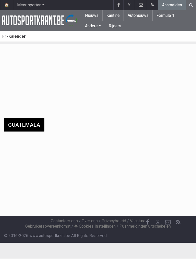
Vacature (137, 220)
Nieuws (92, 15)
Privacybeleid (114, 220)
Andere (91, 25)
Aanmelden (172, 5)
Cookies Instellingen (97, 226)
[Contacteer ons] (141, 5)
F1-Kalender (14, 36)
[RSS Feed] (152, 5)
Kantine (113, 15)
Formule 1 (165, 15)
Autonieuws (138, 15)
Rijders (115, 25)
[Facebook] (118, 5)
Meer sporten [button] (29, 5)
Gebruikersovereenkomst (47, 226)
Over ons (90, 220)
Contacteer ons (64, 220)
